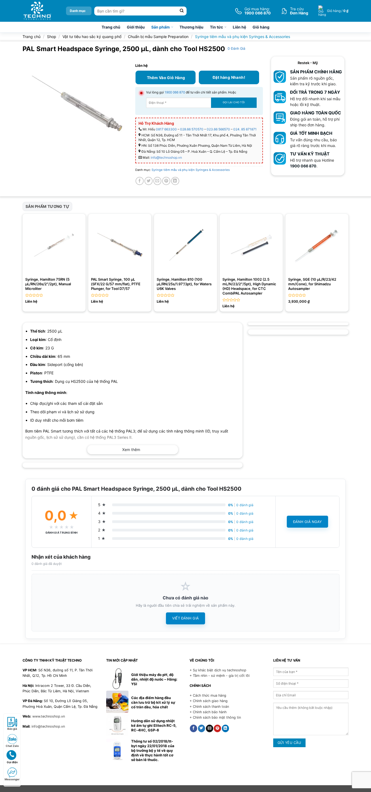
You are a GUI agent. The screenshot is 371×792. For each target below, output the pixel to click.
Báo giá (12, 728)
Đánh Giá (236, 48)
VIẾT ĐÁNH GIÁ (185, 618)
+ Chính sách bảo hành (208, 712)
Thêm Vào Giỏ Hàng (166, 77)
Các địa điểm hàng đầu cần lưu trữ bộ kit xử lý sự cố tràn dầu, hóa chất (153, 702)
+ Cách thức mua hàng (208, 695)
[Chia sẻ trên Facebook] (140, 181)
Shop (51, 36)
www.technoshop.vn (48, 716)
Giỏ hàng (261, 27)
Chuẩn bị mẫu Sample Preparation (158, 36)
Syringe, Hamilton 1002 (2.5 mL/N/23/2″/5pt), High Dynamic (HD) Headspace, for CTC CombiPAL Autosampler (249, 286)
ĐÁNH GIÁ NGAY (307, 521)
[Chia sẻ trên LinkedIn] (175, 181)
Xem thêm (131, 449)
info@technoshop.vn (166, 157)
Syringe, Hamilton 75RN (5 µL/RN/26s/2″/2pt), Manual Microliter (48, 284)
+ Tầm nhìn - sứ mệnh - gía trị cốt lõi (220, 676)
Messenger (12, 779)
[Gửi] (182, 11)
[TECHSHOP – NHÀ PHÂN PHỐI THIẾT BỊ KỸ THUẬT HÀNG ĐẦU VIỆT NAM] (37, 11)
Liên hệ (239, 27)
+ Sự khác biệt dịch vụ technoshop (218, 670)
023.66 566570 (218, 129)
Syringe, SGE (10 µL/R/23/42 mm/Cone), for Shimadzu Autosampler (312, 284)
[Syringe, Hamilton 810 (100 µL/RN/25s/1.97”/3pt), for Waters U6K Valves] (185, 245)
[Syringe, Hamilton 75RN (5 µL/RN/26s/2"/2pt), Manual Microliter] (54, 245)
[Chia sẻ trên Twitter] (148, 181)
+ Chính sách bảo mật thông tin (215, 717)
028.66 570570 (191, 129)
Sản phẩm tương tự (47, 206)
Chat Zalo (12, 745)
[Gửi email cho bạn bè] (157, 181)
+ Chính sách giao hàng (209, 701)
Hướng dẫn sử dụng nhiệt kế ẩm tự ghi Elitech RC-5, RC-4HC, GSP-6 (154, 725)
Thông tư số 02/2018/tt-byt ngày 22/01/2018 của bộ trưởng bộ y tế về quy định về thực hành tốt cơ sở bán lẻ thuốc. (152, 750)
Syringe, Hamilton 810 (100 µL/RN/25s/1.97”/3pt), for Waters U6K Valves (184, 284)
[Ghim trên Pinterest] (166, 181)
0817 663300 (166, 129)
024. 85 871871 (245, 129)
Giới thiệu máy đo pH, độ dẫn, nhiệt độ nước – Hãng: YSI (154, 679)
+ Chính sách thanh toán (209, 707)
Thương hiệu (191, 27)
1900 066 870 (175, 92)
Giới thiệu (136, 27)
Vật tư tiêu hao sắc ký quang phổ (91, 36)
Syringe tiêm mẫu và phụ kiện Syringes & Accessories (242, 36)
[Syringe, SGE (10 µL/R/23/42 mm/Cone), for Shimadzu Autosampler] (317, 245)
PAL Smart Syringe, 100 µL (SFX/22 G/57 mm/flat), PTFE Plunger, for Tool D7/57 (115, 284)
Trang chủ (111, 27)
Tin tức (216, 27)
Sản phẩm (160, 27)
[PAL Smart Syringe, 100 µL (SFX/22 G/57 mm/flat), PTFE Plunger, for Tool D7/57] (119, 245)
